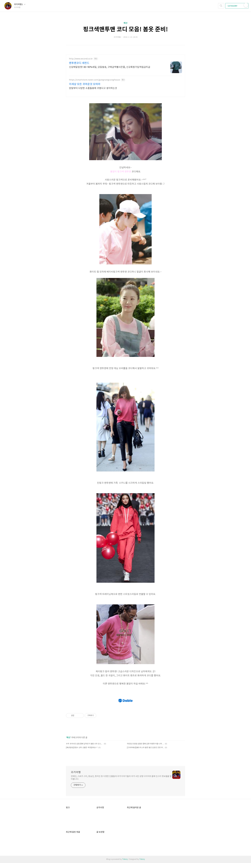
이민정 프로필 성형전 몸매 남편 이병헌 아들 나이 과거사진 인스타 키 (145, 744)
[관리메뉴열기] (246, 5)
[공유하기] (77, 715)
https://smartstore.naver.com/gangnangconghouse (94, 80)
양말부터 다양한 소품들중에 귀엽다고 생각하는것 (93, 88)
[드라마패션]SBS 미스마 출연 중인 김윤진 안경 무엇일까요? (145, 748)
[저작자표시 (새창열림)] (97, 715)
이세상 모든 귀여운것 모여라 (84, 84)
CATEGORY (233, 6)
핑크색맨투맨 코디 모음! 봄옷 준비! (125, 29)
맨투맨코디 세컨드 (79, 63)
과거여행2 (18, 4)
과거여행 (76, 772)
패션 (125, 23)
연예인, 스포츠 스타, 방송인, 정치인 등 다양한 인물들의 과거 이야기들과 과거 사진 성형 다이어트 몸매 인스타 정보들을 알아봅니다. (121, 777)
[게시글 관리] (80, 715)
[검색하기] (221, 5)
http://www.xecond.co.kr (81, 59)
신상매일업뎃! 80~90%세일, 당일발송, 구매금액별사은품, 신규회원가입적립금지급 (109, 67)
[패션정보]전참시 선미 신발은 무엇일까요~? (81, 748)
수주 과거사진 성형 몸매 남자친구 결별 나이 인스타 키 (84, 744)
